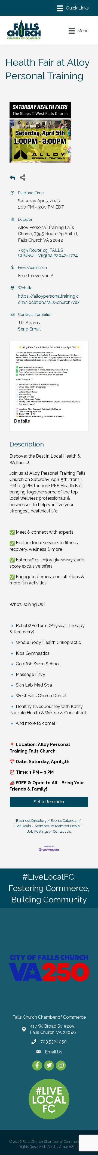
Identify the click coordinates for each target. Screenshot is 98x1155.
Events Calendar (64, 820)
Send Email (29, 329)
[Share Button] (22, 177)
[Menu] (73, 8)
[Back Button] (12, 178)
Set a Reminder (49, 801)
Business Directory (31, 820)
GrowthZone (69, 1147)
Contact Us (62, 831)
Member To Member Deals (57, 826)
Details (22, 421)
